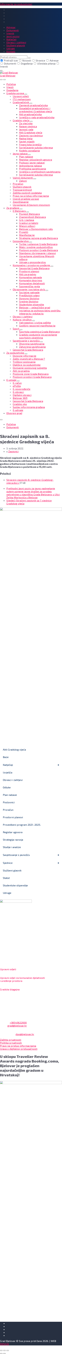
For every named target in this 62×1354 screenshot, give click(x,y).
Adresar (54, 60)
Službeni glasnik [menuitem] (15, 45)
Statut (6, 877)
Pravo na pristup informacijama (18, 1045)
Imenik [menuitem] (10, 33)
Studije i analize (12, 847)
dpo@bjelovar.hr (25, 1034)
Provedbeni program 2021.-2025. (22, 824)
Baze (6, 756)
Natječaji (8, 764)
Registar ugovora (12, 832)
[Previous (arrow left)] (1, 1353)
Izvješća (7, 772)
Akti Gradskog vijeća (14, 749)
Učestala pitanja (46, 63)
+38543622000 (18, 1022)
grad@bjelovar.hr (17, 1025)
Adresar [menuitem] (11, 27)
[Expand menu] (4, 79)
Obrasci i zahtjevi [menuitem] (16, 42)
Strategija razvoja (13, 839)
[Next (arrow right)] (4, 1353)
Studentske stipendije (15, 885)
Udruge (7, 892)
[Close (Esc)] (1, 1350)
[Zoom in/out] (7, 1350)
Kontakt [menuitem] (10, 51)
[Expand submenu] (26, 94)
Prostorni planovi (13, 817)
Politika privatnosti (11, 1042)
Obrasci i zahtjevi (13, 779)
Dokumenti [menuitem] (12, 30)
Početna (11, 424)
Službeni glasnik (12, 870)
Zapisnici (13, 451)
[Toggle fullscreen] (4, 1350)
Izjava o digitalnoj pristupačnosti (18, 1048)
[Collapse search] (1, 70)
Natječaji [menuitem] (11, 39)
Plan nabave (10, 794)
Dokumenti (10, 63)
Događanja (26, 63)
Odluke (7, 787)
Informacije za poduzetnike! (16, 4)
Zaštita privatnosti (10, 1039)
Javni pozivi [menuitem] (12, 36)
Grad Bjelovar (8, 75)
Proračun (8, 809)
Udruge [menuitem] (10, 48)
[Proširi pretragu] (1, 79)
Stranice (40, 60)
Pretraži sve (10, 60)
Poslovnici (9, 802)
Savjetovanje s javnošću (16, 854)
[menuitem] (11, 84)
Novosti (27, 60)
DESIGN (4, 1343)
